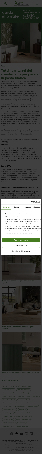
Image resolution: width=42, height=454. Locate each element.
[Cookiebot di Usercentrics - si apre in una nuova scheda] (31, 202)
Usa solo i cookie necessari (21, 251)
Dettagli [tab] (17, 207)
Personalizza (20, 245)
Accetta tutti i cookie (21, 240)
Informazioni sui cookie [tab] (32, 207)
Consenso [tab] (6, 207)
